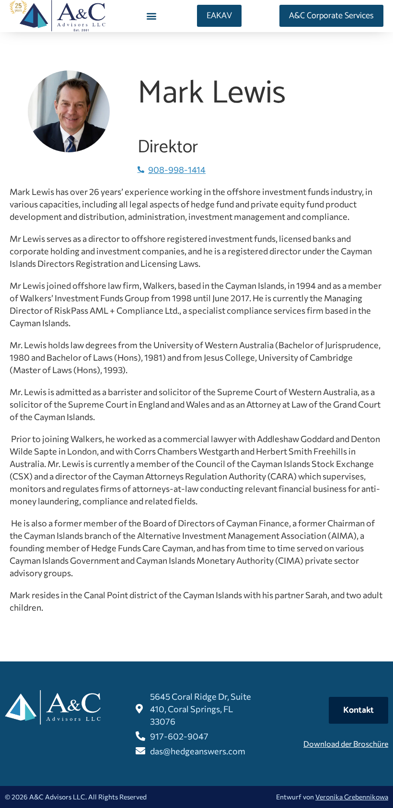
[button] (151, 16)
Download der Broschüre (345, 743)
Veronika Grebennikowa (351, 797)
